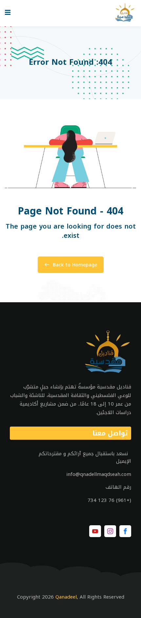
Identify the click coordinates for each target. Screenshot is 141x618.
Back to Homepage (75, 264)
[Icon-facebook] (125, 531)
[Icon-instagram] (110, 531)
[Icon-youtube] (95, 531)
